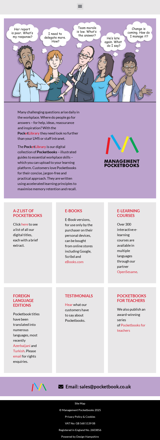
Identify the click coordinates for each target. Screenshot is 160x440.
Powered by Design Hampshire (80, 436)
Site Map (80, 403)
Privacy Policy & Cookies (80, 416)
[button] (80, 6)
